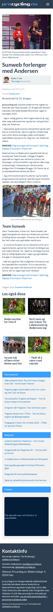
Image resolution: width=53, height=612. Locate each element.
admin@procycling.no (25, 567)
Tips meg (15, 81)
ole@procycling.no (11, 559)
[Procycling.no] (20, 4)
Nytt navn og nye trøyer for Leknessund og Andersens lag (38, 323)
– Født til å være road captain (35, 360)
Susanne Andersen (23, 287)
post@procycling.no (32, 564)
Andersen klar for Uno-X (12, 320)
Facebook (13, 93)
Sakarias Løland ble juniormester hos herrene (25, 480)
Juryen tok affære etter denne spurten (13, 360)
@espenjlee (25, 81)
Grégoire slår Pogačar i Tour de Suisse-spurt (25, 407)
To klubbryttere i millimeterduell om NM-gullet (26, 459)
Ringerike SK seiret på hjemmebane (21, 474)
